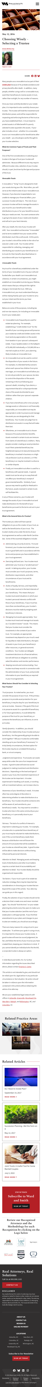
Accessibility (36, 1378)
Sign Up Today (21, 1206)
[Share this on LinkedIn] (35, 76)
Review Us (21, 1323)
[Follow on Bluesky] (18, 1370)
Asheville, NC (13, 1337)
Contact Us (12, 1285)
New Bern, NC (28, 1337)
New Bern (6, 1001)
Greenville (20, 998)
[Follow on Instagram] (27, 1370)
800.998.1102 (16, 1279)
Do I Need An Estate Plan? (15, 1088)
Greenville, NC (14, 1343)
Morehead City (30, 998)
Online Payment (21, 1326)
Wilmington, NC (28, 1343)
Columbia (6, 1005)
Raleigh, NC (28, 1340)
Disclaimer (5, 1378)
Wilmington (24, 1001)
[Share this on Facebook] (32, 76)
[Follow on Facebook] (14, 1370)
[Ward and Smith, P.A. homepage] (12, 4)
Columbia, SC (13, 1340)
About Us (21, 1317)
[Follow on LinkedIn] (23, 1370)
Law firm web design (12, 1383)
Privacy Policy (25, 1379)
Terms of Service (16, 1379)
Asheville (12, 998)
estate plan (6, 85)
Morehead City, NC (13, 1347)
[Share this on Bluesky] (39, 76)
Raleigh (13, 1001)
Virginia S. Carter (7, 67)
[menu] (37, 4)
